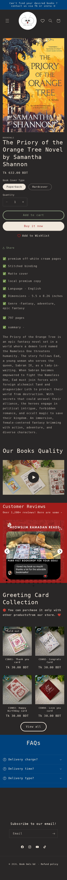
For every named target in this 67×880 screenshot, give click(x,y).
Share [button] (10, 247)
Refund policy (49, 864)
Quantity (8, 194)
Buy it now (33, 226)
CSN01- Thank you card (17, 660)
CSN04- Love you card (50, 709)
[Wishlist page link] (42, 21)
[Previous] (7, 551)
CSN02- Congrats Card (50, 660)
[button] (7, 21)
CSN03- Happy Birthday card (17, 709)
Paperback (14, 186)
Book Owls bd (27, 864)
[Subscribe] (54, 833)
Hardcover (40, 186)
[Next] (60, 551)
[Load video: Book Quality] (33, 477)
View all (33, 726)
